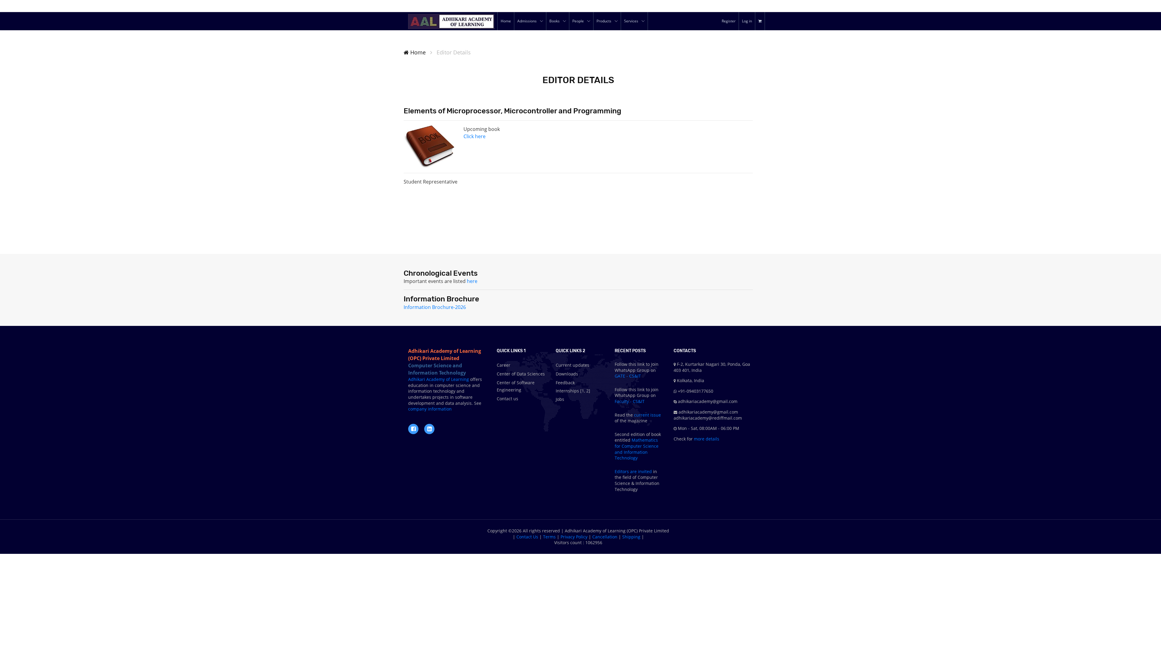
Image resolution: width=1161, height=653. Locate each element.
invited (645, 471)
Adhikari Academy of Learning (438, 379)
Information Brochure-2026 (435, 307)
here (472, 281)
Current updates (572, 365)
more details (706, 439)
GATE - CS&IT (628, 376)
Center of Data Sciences (521, 374)
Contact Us (527, 537)
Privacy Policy (574, 537)
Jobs (560, 399)
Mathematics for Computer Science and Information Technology (637, 449)
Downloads (567, 374)
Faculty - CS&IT (630, 401)
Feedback (565, 382)
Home (417, 52)
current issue (647, 415)
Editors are (626, 471)
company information (430, 409)
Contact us (507, 398)
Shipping (631, 537)
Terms (549, 537)
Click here (474, 136)
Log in (747, 21)
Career (503, 365)
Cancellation (604, 537)
